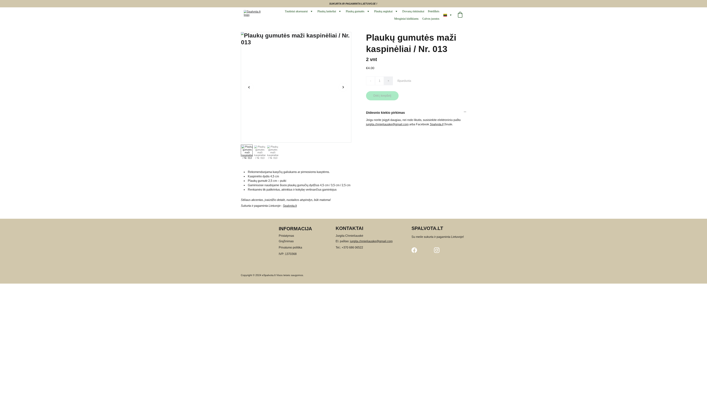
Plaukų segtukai (383, 11)
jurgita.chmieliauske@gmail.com (387, 124)
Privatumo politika (290, 247)
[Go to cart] (460, 15)
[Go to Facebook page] (414, 250)
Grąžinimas (286, 241)
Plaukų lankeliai (326, 11)
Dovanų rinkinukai (413, 11)
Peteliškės (433, 11)
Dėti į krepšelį (382, 95)
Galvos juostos (430, 18)
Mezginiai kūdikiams (406, 18)
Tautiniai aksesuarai (296, 11)
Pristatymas (286, 235)
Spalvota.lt (290, 205)
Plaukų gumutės (355, 11)
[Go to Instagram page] (436, 250)
